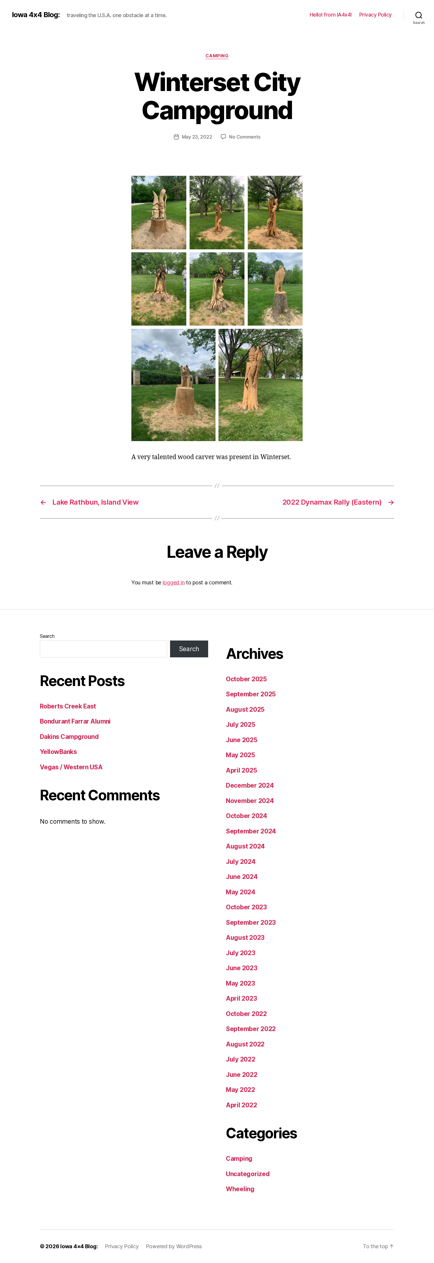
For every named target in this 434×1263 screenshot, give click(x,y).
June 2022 (241, 1074)
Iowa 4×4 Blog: (79, 1246)
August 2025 (245, 709)
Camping (217, 55)
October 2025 (246, 679)
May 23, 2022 (197, 137)
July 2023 (240, 953)
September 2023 (251, 922)
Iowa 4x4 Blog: (36, 14)
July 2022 (240, 1059)
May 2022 (240, 1089)
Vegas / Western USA (71, 767)
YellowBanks (58, 751)
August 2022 (245, 1044)
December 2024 (250, 785)
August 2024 (245, 846)
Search (47, 636)
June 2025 (241, 740)
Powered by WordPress (174, 1246)
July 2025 (240, 724)
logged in (174, 582)
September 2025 (251, 694)
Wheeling (240, 1189)
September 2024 (251, 831)
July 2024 (241, 861)
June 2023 (241, 968)
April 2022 (241, 1105)
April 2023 (241, 998)
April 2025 (241, 770)
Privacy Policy (375, 15)
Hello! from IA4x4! (331, 15)
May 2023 (240, 983)
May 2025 (240, 755)
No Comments (244, 137)
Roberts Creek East (68, 706)
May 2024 (240, 892)
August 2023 (245, 937)
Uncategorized (248, 1174)
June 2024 (242, 876)
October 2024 (246, 816)
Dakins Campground (69, 736)
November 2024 (250, 800)
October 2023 (246, 907)
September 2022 (251, 1029)
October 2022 (246, 1013)
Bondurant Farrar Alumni (75, 721)
